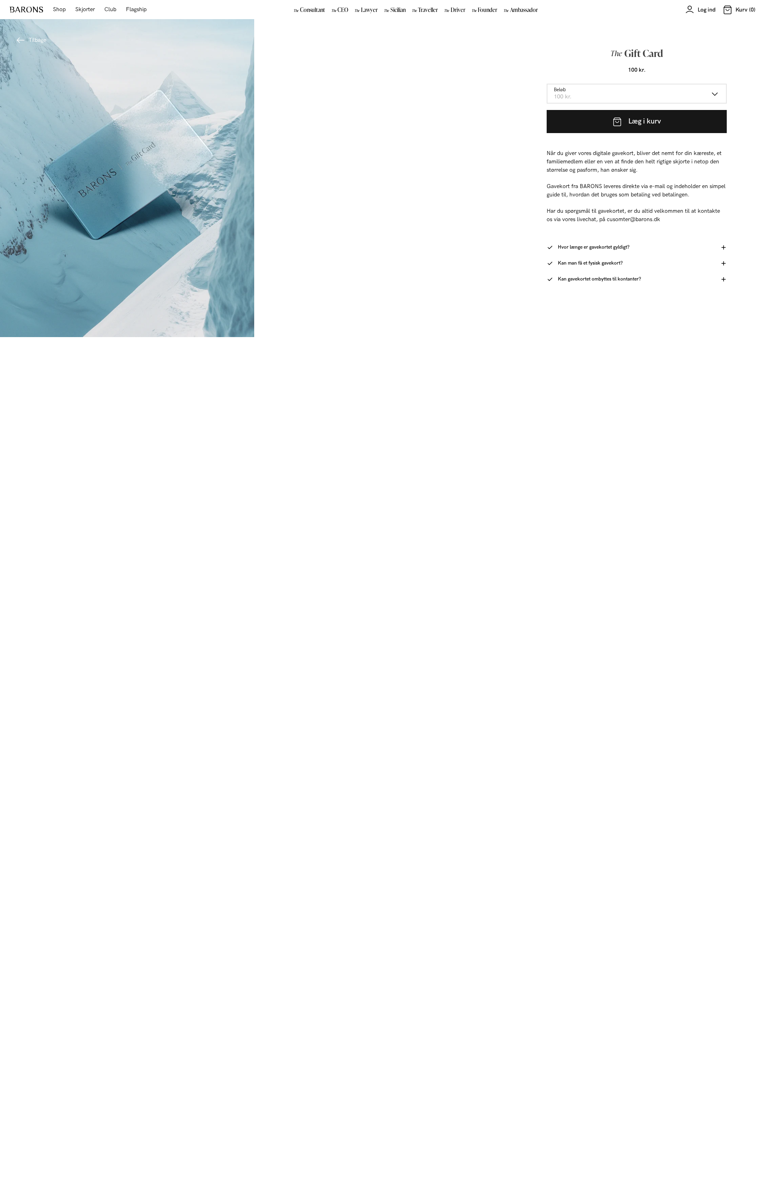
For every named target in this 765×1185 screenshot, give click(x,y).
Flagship (136, 9)
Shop (59, 9)
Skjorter (85, 9)
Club (110, 9)
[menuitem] (309, 9)
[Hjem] (26, 9)
